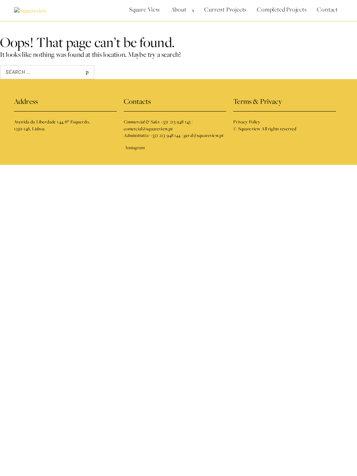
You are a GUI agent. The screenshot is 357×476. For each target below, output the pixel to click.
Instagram (135, 147)
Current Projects (225, 9)
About (179, 9)
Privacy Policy (246, 121)
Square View (144, 9)
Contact (327, 9)
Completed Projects (281, 9)
